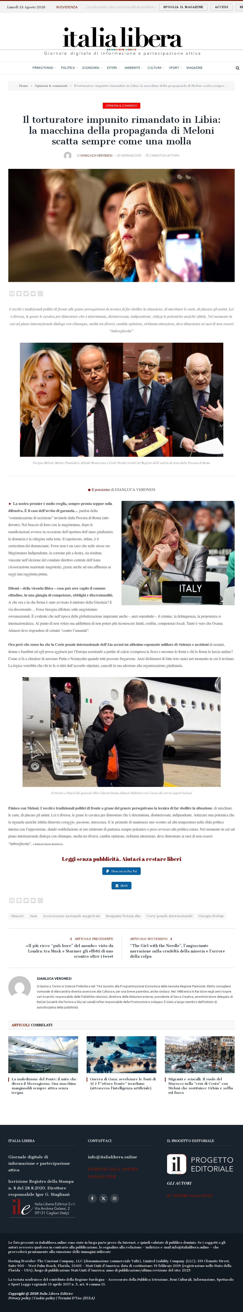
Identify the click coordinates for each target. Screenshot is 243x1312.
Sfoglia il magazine (183, 7)
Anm (33, 916)
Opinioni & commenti (121, 105)
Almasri (17, 916)
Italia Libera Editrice (56, 1294)
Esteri (112, 67)
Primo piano (43, 67)
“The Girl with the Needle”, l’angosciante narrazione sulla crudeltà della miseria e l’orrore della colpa (177, 951)
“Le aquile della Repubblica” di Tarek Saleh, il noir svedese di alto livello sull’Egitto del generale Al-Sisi (136, 7)
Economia (90, 67)
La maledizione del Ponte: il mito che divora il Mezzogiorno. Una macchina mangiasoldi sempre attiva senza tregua (44, 1086)
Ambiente (132, 67)
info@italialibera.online (112, 1157)
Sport (174, 67)
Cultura (154, 67)
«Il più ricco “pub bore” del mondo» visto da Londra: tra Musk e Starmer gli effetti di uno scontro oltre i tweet (69, 951)
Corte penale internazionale (169, 916)
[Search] (237, 67)
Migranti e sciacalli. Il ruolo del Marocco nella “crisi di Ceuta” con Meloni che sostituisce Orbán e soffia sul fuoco (200, 1086)
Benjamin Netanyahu (123, 916)
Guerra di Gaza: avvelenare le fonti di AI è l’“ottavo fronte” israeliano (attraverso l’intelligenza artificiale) (123, 1083)
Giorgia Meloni (211, 916)
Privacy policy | (20, 1298)
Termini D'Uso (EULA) (76, 1298)
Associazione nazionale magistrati (71, 916)
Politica (68, 67)
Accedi (221, 7)
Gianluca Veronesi (96, 155)
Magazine (194, 67)
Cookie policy (44, 1298)
